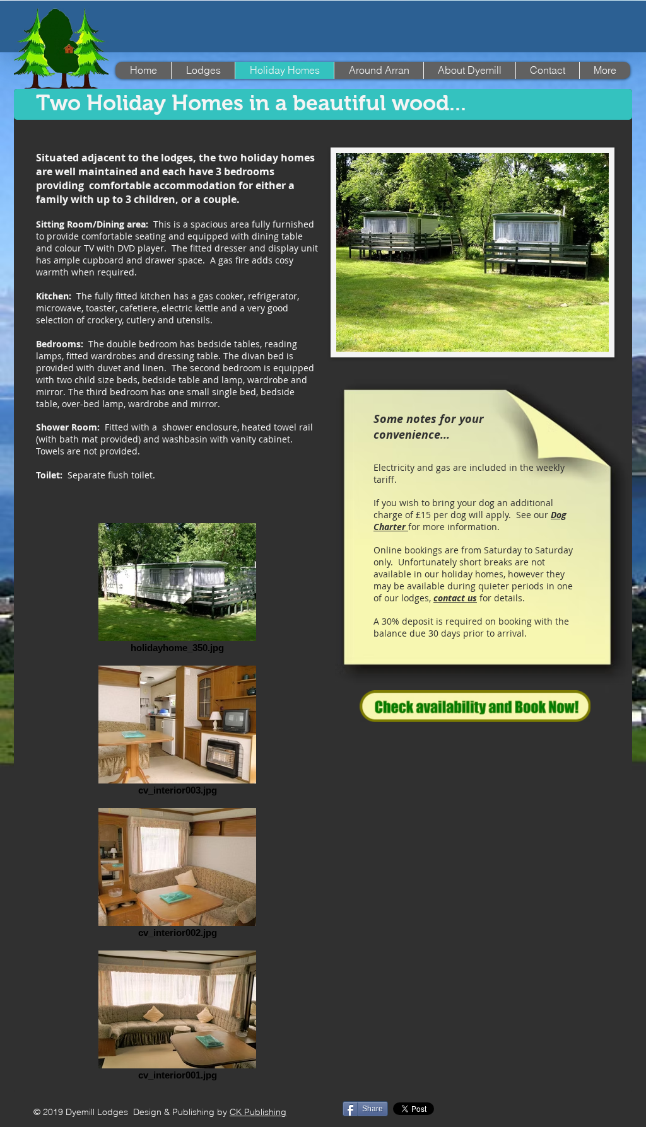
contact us (455, 598)
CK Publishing (258, 1112)
